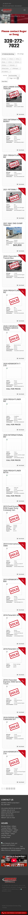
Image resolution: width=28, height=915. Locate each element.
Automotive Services (12, 906)
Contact (4, 907)
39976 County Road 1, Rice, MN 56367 (13, 6)
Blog (19, 906)
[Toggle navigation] (24, 10)
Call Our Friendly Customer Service (15, 913)
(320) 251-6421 (7, 3)
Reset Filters (4, 81)
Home (4, 906)
